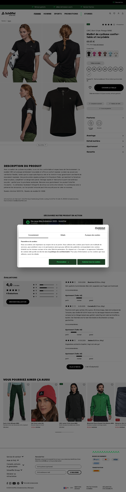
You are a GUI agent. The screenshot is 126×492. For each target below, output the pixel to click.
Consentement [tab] (33, 235)
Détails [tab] (63, 235)
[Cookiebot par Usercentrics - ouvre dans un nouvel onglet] (96, 228)
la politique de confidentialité (59, 252)
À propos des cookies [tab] (92, 235)
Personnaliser (61, 262)
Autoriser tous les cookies (91, 262)
